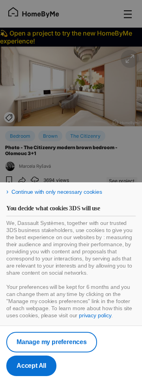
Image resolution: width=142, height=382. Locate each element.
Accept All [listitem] (31, 365)
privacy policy (95, 315)
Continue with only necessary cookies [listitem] (56, 192)
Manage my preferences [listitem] (52, 342)
